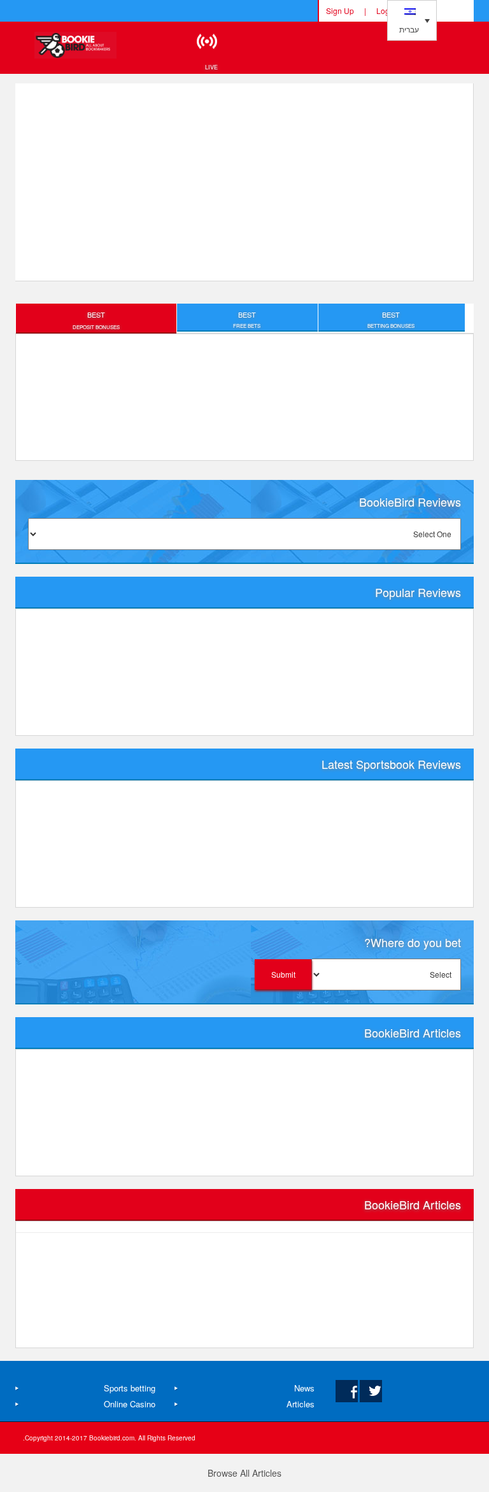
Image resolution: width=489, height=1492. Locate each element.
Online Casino (129, 1404)
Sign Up (340, 10)
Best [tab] (96, 319)
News (304, 1388)
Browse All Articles (244, 1473)
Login (386, 10)
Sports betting (129, 1388)
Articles (301, 1404)
